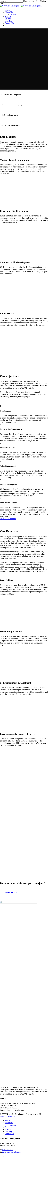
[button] (8, 519)
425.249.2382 (7, 1150)
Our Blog (8, 1131)
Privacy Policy (21, 1116)
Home (7, 1120)
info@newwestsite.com (11, 1152)
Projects (8, 1129)
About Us (9, 1123)
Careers (13, 1125)
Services (8, 1127)
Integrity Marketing (7, 1116)
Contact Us (9, 1134)
